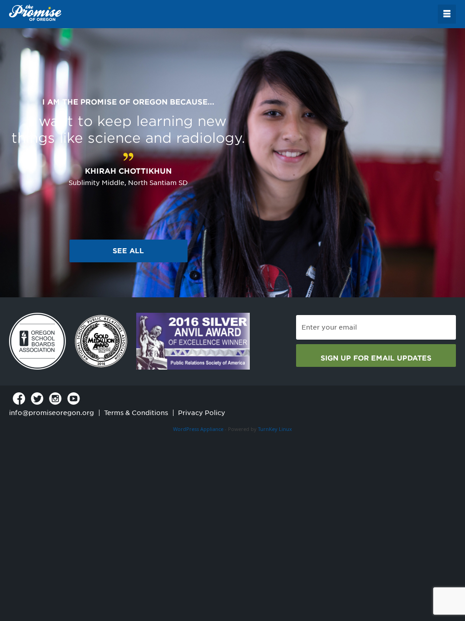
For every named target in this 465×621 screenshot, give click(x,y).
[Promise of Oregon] (35, 13)
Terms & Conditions (136, 412)
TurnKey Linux (275, 429)
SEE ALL (128, 251)
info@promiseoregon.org (51, 412)
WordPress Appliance (198, 429)
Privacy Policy (201, 412)
